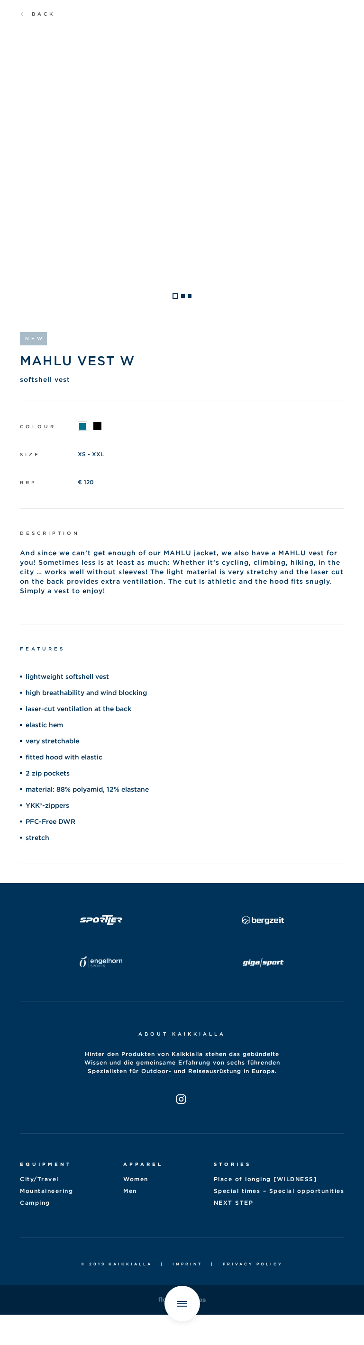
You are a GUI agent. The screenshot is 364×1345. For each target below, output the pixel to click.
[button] (175, 296)
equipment (46, 1164)
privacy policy (253, 1264)
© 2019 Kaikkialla (116, 1264)
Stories (232, 1164)
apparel (143, 1164)
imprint (187, 1264)
